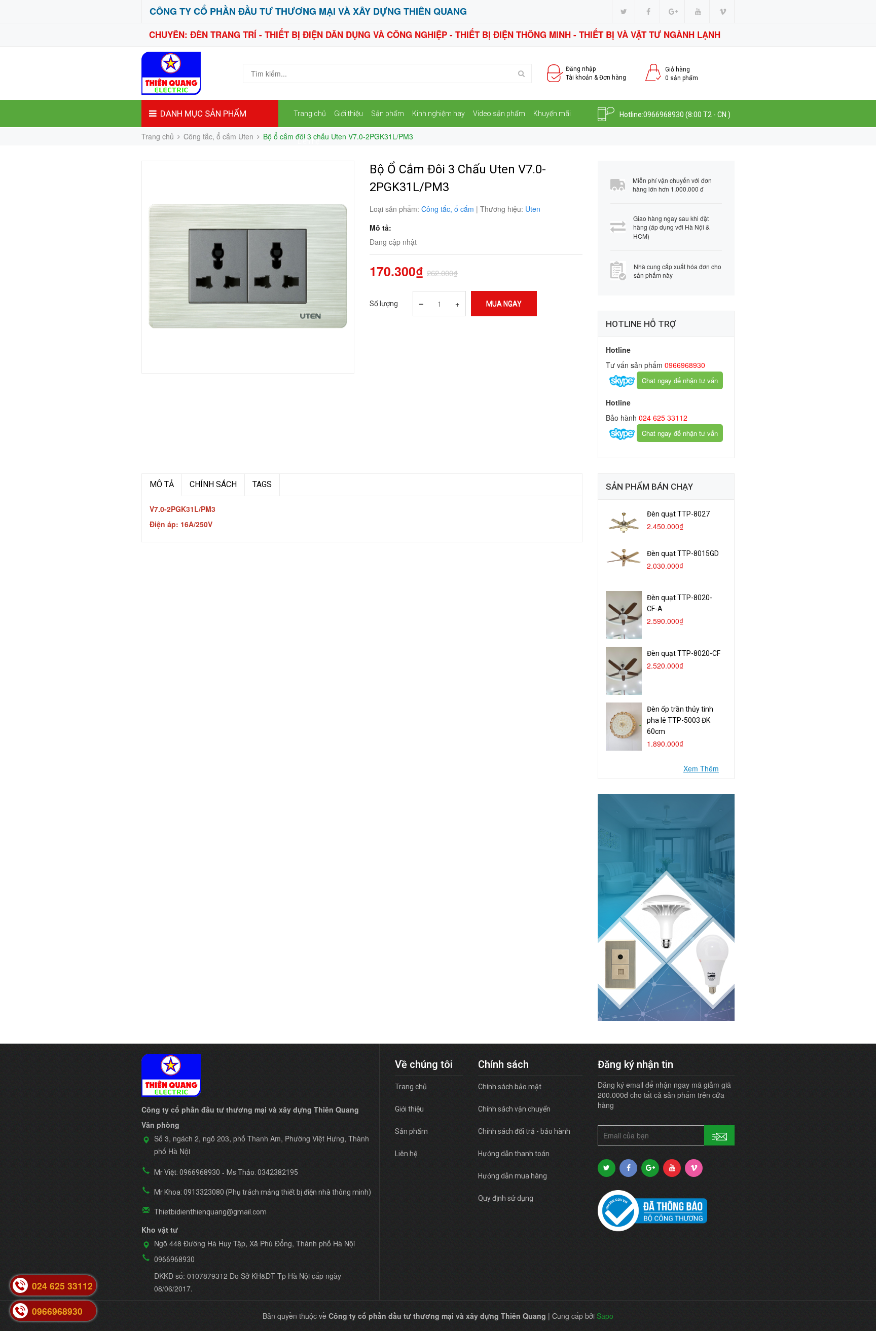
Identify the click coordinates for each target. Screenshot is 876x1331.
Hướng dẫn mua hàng (512, 1176)
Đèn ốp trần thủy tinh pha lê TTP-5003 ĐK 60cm (680, 720)
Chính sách (213, 484)
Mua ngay (504, 304)
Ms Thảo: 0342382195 (262, 1172)
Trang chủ (310, 113)
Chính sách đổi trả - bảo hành (524, 1131)
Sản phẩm (387, 113)
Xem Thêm (701, 768)
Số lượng (384, 304)
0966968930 (663, 114)
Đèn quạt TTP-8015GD (683, 553)
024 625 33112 (662, 418)
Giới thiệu (348, 113)
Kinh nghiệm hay (438, 113)
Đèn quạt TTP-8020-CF (683, 653)
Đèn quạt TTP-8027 (678, 514)
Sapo (605, 1316)
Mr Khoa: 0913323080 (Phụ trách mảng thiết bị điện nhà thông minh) (262, 1192)
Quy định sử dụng (505, 1198)
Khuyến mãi (552, 113)
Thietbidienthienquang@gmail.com (210, 1212)
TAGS (262, 484)
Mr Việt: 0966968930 (187, 1172)
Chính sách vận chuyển (514, 1109)
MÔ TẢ (162, 484)
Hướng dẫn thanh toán (514, 1154)
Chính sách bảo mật (509, 1087)
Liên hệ (308, 141)
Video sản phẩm (499, 113)
